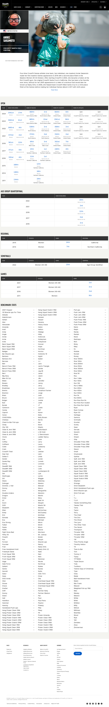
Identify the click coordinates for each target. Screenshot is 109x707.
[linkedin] (99, 703)
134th (16, 180)
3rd (45, 112)
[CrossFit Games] (6, 5)
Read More (54, 90)
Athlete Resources (27, 651)
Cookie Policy (31, 703)
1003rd (11, 127)
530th (32, 127)
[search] (100, 7)
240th (57, 149)
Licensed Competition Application (28, 665)
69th (32, 142)
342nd (57, 142)
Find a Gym (42, 653)
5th (20, 150)
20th (81, 200)
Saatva (58, 659)
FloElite (58, 689)
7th (67, 142)
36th (67, 119)
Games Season (17, 7)
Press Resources (27, 655)
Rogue (58, 651)
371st (11, 150)
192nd (11, 157)
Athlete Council (26, 659)
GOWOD (59, 667)
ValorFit (58, 685)
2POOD (58, 657)
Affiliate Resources (27, 653)
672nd (11, 135)
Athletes (50, 7)
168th (16, 165)
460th (32, 112)
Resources (63, 7)
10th (39, 179)
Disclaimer (39, 703)
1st (45, 149)
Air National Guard (61, 649)
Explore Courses (44, 655)
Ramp (58, 677)
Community (27, 7)
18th (39, 171)
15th (32, 149)
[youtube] (96, 703)
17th (20, 113)
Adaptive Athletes (27, 649)
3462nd (11, 120)
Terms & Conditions (12, 703)
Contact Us (26, 670)
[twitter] (90, 703)
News (56, 7)
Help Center (26, 668)
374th (32, 134)
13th (68, 265)
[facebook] (87, 703)
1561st (57, 119)
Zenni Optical (60, 661)
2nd (20, 135)
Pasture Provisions (61, 665)
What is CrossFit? (44, 649)
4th (20, 127)
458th (57, 127)
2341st (11, 113)
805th (32, 119)
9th (90, 295)
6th (67, 112)
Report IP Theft (55, 703)
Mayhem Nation (60, 681)
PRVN (58, 673)
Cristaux (59, 675)
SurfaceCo (59, 669)
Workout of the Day (44, 651)
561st (11, 142)
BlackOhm (59, 683)
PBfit (58, 663)
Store (74, 7)
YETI (58, 655)
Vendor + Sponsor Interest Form (29, 662)
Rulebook (9, 649)
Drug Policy (9, 651)
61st (20, 120)
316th (57, 134)
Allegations (9, 653)
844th (57, 112)
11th (32, 156)
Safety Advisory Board (28, 657)
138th (16, 172)
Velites (58, 653)
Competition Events (39, 7)
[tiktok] (101, 703)
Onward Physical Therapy (63, 671)
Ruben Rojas (60, 691)
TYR (58, 687)
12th (20, 142)
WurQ (58, 679)
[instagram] (93, 703)
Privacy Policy (22, 703)
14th (68, 242)
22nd (45, 119)
